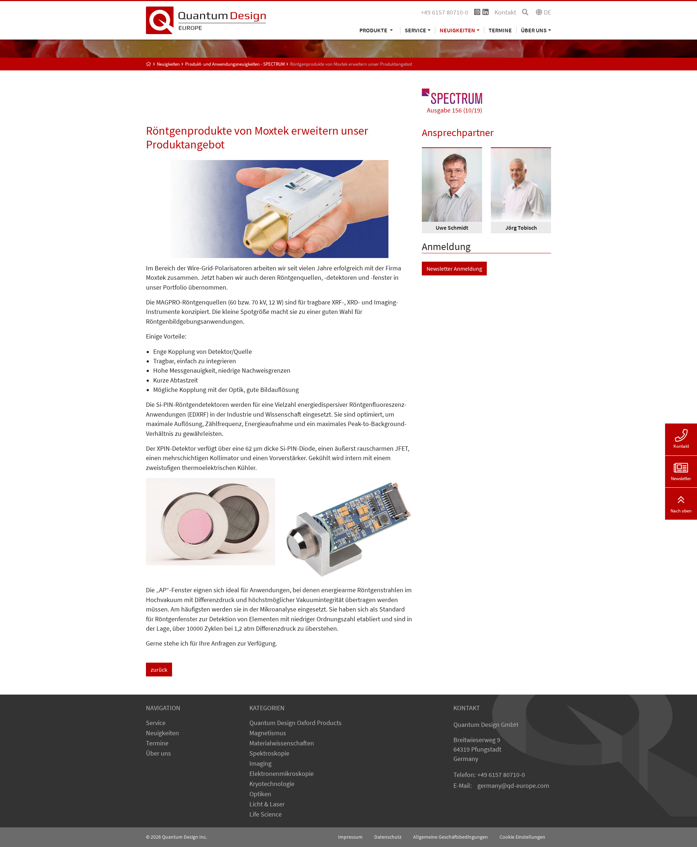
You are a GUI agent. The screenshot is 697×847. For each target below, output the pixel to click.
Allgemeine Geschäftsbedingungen (450, 837)
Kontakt (505, 12)
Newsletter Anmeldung (454, 268)
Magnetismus (267, 733)
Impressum (350, 837)
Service (156, 723)
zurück (159, 669)
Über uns (158, 753)
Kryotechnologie (271, 784)
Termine (500, 29)
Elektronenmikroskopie (281, 774)
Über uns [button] (534, 29)
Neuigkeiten (162, 733)
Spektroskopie (269, 753)
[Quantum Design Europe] (148, 64)
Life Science (265, 814)
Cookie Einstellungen (522, 837)
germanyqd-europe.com (513, 786)
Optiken (260, 794)
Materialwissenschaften (281, 743)
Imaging (260, 764)
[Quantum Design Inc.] (206, 20)
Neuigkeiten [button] (457, 29)
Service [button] (415, 29)
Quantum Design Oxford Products (295, 723)
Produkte (373, 29)
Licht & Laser (267, 804)
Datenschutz (388, 837)
